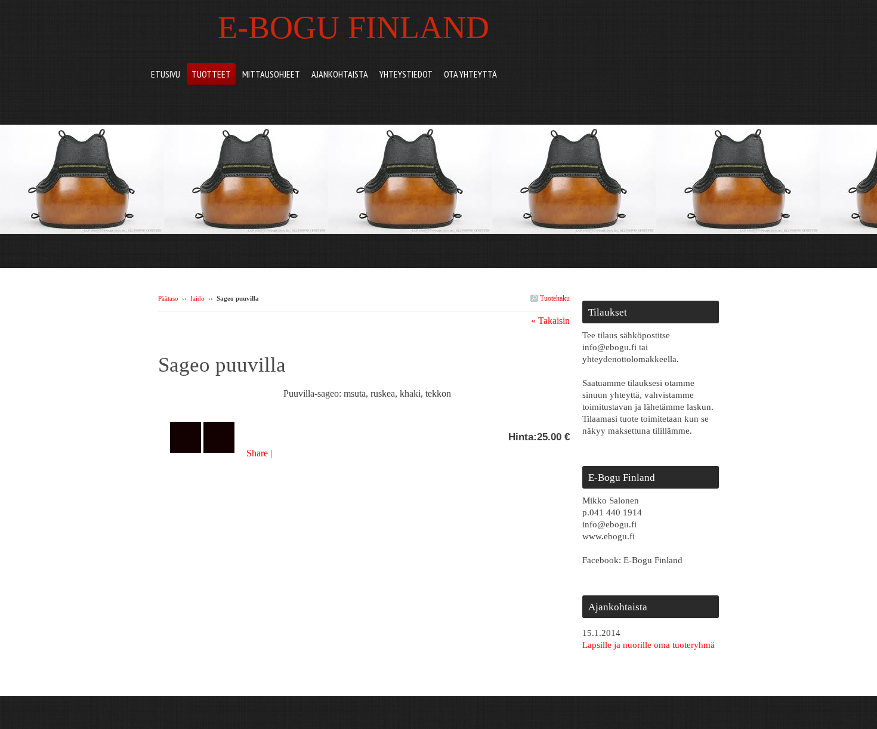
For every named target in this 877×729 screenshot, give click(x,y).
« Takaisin (550, 321)
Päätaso (168, 298)
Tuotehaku (554, 298)
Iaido (197, 298)
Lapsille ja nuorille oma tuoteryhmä (648, 645)
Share (257, 453)
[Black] (220, 397)
